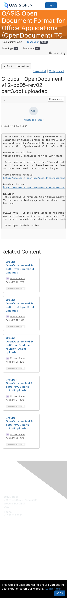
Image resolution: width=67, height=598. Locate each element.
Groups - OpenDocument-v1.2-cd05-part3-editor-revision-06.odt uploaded (19, 345)
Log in (51, 5)
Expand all (39, 71)
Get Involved (11, 537)
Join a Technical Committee (19, 547)
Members (30, 48)
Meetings (9, 48)
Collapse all (56, 71)
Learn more (53, 588)
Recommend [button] (55, 99)
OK (61, 593)
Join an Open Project (16, 542)
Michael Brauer (34, 119)
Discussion (37, 41)
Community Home (12, 41)
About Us (9, 578)
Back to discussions (17, 66)
